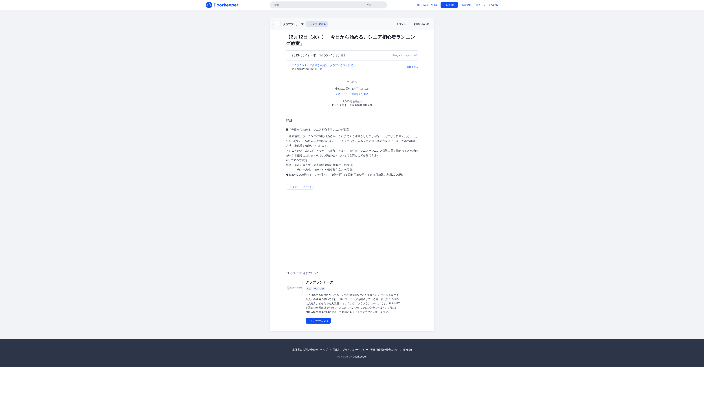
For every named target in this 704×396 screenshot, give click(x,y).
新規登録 (466, 4)
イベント (401, 23)
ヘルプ (324, 349)
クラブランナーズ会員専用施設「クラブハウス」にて (323, 65)
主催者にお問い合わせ (305, 349)
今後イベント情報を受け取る (352, 94)
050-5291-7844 (427, 4)
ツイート (307, 186)
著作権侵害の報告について (385, 349)
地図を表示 (412, 67)
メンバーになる (318, 24)
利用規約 (335, 349)
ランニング (319, 288)
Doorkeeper (360, 356)
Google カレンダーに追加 (405, 55)
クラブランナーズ (293, 24)
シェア (293, 186)
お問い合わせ (421, 23)
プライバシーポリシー (355, 349)
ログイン (480, 4)
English (493, 4)
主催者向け (449, 4)
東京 (309, 288)
